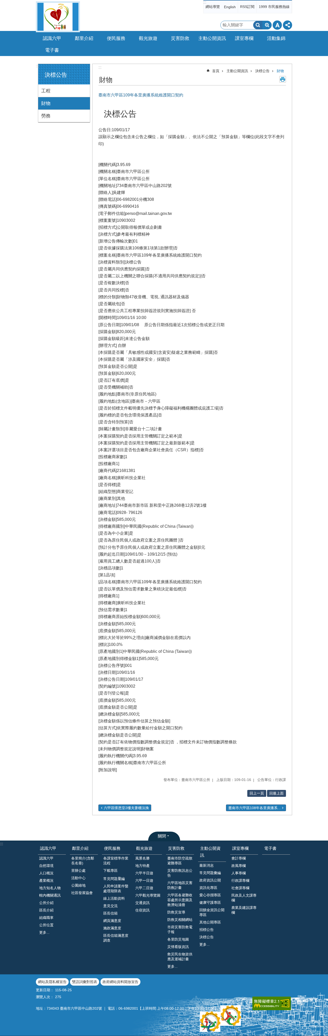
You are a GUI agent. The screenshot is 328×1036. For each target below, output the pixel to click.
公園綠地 (78, 885)
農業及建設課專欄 (244, 910)
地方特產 (142, 866)
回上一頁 (257, 793)
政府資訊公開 (210, 880)
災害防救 (176, 848)
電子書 (52, 50)
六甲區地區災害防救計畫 (179, 885)
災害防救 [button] (180, 38)
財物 (45, 103)
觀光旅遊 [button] (148, 38)
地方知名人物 (50, 888)
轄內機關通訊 (50, 895)
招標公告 (206, 930)
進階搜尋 (267, 25)
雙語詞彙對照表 (84, 982)
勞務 (45, 115)
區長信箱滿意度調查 (115, 937)
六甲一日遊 (144, 880)
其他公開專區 (210, 922)
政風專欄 (238, 866)
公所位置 (46, 925)
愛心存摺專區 (210, 895)
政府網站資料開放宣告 (120, 982)
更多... (44, 932)
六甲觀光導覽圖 (147, 895)
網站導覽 (213, 7)
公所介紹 (46, 903)
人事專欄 (238, 873)
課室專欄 (240, 848)
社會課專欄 (240, 888)
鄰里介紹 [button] (84, 38)
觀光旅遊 (144, 848)
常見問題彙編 (210, 873)
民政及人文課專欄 (244, 897)
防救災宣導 (176, 912)
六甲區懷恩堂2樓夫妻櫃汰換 (126, 808)
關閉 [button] (162, 836)
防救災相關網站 (179, 920)
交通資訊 (142, 903)
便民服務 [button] (116, 38)
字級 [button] (277, 25)
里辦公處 (78, 870)
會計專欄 (238, 858)
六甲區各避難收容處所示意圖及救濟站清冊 (179, 900)
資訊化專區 (208, 888)
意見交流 (110, 906)
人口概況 (46, 873)
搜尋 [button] (257, 25)
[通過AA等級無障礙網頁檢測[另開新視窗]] (271, 1003)
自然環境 (46, 866)
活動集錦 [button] (276, 38)
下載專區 (110, 870)
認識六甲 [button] (52, 38)
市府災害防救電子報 (179, 929)
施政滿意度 (112, 928)
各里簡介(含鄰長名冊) (82, 860)
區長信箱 (110, 913)
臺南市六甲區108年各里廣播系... (254, 808)
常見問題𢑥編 (114, 879)
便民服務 (112, 848)
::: (204, 2)
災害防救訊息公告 (179, 872)
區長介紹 (46, 910)
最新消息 (206, 865)
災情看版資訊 (178, 947)
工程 (45, 90)
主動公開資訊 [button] (212, 38)
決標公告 (262, 71)
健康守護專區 (210, 902)
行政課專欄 (240, 880)
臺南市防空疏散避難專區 (179, 860)
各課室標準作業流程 (115, 860)
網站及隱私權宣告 (52, 982)
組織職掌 (46, 918)
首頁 (215, 71)
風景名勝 (142, 858)
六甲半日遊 (144, 873)
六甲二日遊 (144, 888)
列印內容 (282, 79)
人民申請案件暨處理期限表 (115, 888)
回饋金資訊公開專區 (211, 912)
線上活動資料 (114, 898)
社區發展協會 (82, 893)
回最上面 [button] (276, 793)
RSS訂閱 (247, 7)
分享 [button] (287, 25)
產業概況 (46, 880)
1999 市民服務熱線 (274, 7)
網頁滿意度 (112, 921)
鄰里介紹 (80, 848)
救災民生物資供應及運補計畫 (179, 956)
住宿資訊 (142, 910)
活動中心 (78, 878)
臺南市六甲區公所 (58, 16)
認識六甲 (48, 848)
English (230, 7)
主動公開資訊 (237, 71)
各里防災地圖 (178, 939)
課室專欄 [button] (244, 38)
